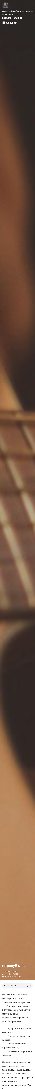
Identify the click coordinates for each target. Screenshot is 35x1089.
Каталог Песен (10, 18)
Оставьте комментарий (12, 976)
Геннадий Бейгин (11, 11)
